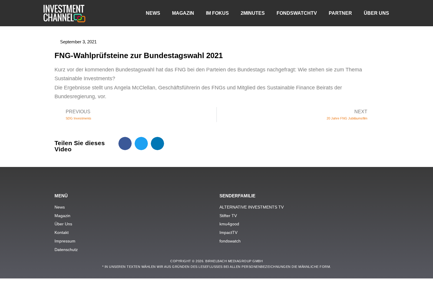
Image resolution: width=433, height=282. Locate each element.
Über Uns (376, 13)
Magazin (183, 13)
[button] (125, 143)
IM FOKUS (217, 13)
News (153, 13)
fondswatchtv (297, 13)
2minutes (253, 13)
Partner (340, 13)
